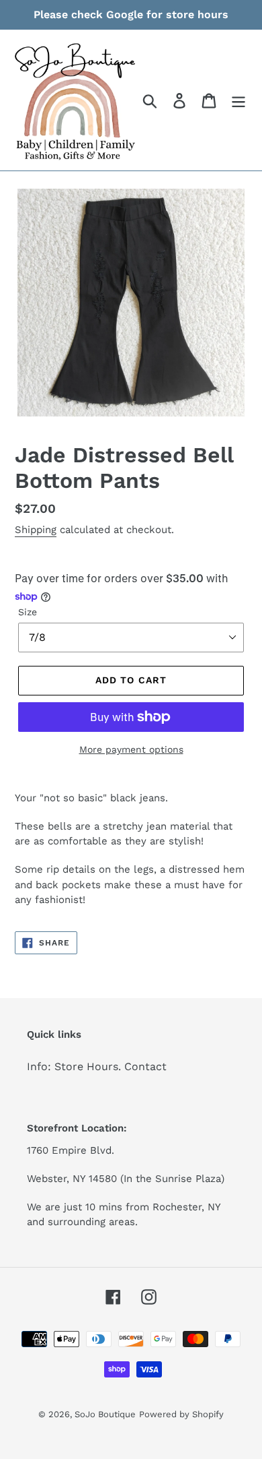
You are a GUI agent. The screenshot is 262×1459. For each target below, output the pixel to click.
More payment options (131, 749)
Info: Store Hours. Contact (97, 1066)
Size (27, 612)
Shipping (35, 530)
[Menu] (238, 100)
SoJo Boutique (105, 1414)
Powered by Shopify (181, 1414)
